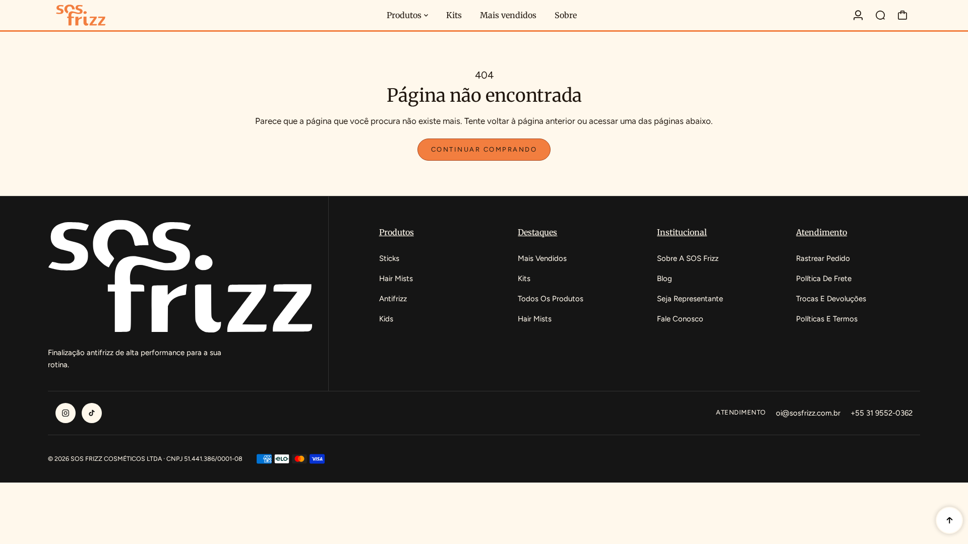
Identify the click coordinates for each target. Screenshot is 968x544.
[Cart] (902, 15)
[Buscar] (880, 15)
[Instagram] (65, 413)
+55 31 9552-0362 (882, 413)
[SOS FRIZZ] (118, 15)
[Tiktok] (92, 413)
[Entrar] (858, 15)
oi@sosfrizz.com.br (808, 413)
